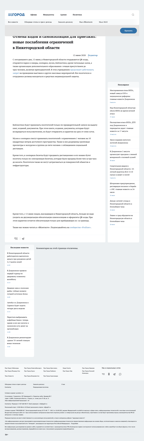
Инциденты (48, 15)
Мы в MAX (103, 22)
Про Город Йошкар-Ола (12, 371)
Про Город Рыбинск (49, 371)
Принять (129, 31)
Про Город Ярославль (50, 368)
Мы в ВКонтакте (85, 22)
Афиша (33, 15)
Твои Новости (9, 376)
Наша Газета (67, 368)
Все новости (13, 22)
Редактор (93, 55)
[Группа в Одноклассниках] (109, 374)
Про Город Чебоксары (12, 368)
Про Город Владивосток (31, 376)
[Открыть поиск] (133, 14)
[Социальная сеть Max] (120, 374)
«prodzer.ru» (20, 393)
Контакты (8, 387)
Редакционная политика (40, 387)
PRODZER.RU (20, 410)
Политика (77, 15)
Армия (63, 15)
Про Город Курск (29, 371)
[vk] (16, 238)
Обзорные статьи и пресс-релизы (38, 22)
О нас (63, 384)
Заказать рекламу (65, 22)
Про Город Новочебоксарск (33, 368)
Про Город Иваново (88, 368)
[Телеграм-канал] (114, 374)
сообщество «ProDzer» (80, 227)
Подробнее (74, 423)
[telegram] (24, 238)
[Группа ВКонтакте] (103, 374)
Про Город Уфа (67, 371)
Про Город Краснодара (50, 376)
